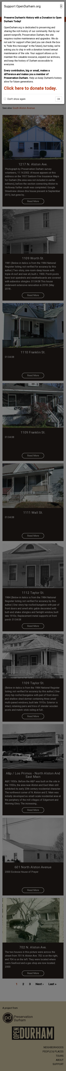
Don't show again (16, 99)
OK (58, 99)
